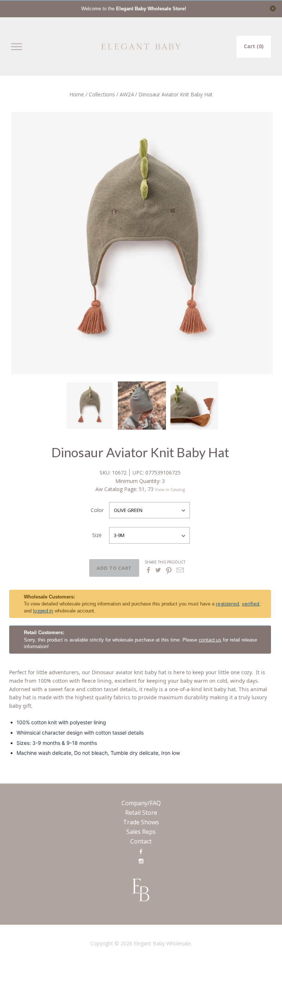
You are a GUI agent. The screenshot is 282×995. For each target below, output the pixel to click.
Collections (102, 94)
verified (250, 603)
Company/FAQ (141, 803)
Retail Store (141, 813)
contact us (210, 639)
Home (76, 94)
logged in (43, 610)
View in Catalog (170, 489)
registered (227, 603)
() (254, 46)
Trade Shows (141, 822)
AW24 (127, 94)
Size (97, 535)
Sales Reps (141, 832)
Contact (141, 841)
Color (97, 510)
